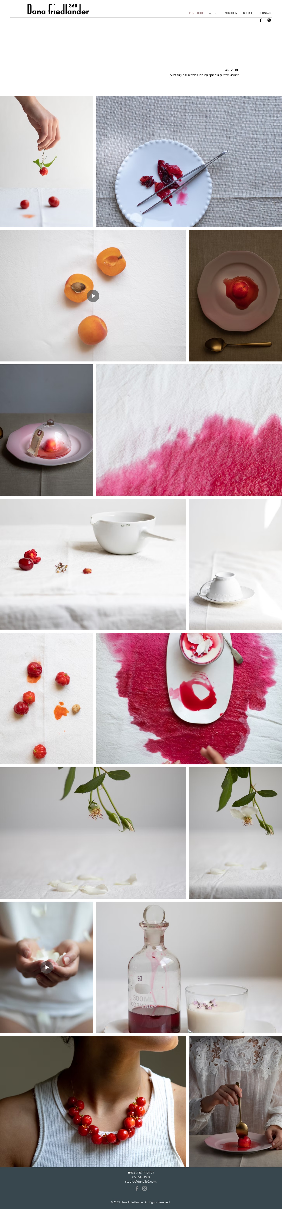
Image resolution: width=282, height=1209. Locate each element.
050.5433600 (141, 1177)
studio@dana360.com (141, 1181)
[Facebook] (260, 20)
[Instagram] (269, 20)
